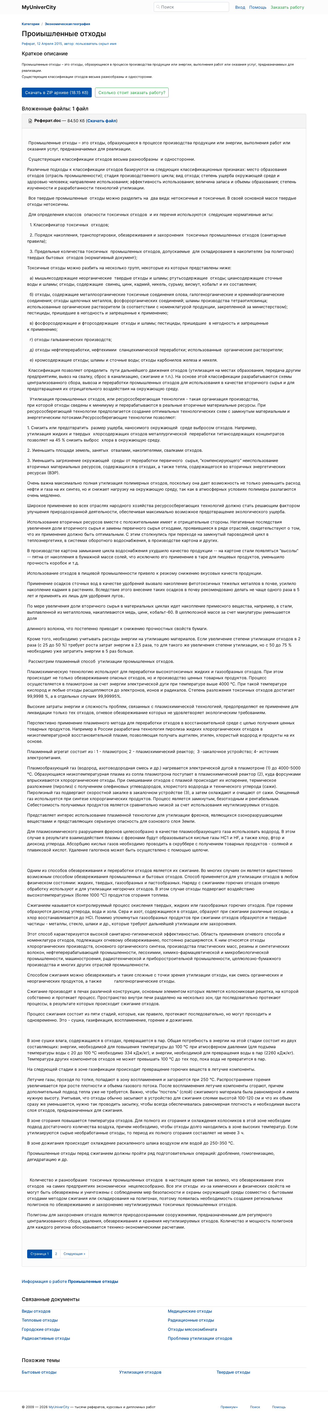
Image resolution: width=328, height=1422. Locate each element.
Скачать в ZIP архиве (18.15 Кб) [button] (56, 92)
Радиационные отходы (191, 1320)
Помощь (257, 7)
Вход (240, 7)
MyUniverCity (59, 1407)
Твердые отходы (233, 1372)
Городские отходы (41, 1329)
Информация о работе (70, 1281)
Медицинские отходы (190, 1311)
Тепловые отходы (40, 1320)
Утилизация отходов (140, 1372)
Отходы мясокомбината (192, 1329)
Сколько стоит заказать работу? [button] (131, 92)
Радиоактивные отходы (46, 1338)
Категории (30, 24)
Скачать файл (101, 120)
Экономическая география (67, 24)
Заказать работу (287, 7)
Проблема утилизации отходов (200, 1338)
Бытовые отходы (39, 1372)
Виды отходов (36, 1311)
